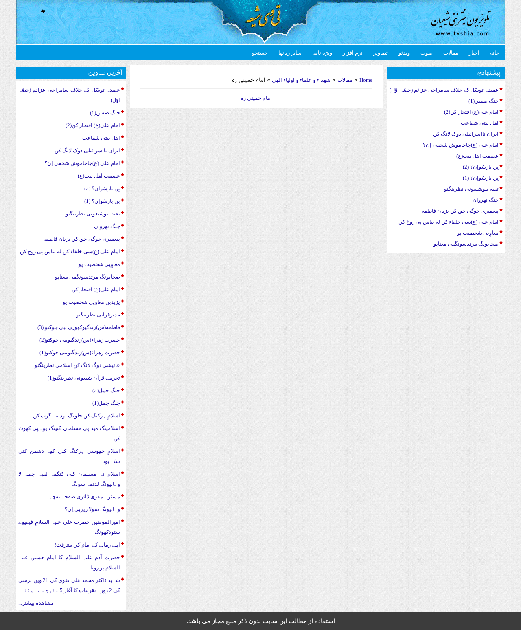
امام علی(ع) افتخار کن (96, 289)
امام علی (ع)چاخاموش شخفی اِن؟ (82, 163)
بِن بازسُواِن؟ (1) (102, 201)
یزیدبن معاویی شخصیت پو (91, 302)
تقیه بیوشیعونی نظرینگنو (93, 214)
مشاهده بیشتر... (36, 603)
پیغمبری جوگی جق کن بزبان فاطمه (81, 239)
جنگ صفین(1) (105, 113)
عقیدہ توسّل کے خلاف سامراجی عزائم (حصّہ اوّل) (444, 90)
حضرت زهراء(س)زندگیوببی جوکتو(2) (79, 340)
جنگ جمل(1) (106, 403)
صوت (426, 53)
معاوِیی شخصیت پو (99, 264)
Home (365, 80)
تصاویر (380, 53)
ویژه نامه (322, 53)
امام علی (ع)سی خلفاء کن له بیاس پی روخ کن (70, 251)
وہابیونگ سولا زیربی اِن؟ (92, 509)
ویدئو (404, 53)
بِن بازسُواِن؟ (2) (102, 188)
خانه (494, 53)
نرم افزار (353, 53)
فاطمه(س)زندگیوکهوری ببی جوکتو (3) (78, 327)
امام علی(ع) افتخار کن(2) (93, 125)
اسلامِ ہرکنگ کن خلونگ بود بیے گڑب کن (76, 416)
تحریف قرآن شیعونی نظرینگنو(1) (84, 378)
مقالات (450, 53)
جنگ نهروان (107, 226)
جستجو (260, 53)
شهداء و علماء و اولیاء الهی (301, 80)
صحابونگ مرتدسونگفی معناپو (87, 277)
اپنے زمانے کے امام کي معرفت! (87, 545)
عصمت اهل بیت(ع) (99, 176)
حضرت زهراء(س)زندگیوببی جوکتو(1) (79, 352)
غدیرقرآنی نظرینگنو (98, 315)
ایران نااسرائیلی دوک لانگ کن (87, 150)
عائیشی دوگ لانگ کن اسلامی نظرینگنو (77, 365)
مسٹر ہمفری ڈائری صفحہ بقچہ (84, 497)
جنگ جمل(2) (106, 390)
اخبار (474, 53)
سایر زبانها (290, 53)
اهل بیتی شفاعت (101, 138)
